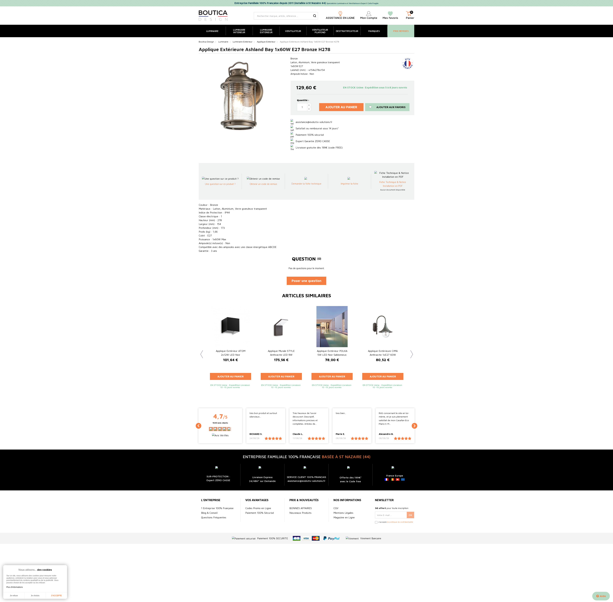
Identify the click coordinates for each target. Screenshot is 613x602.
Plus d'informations (14, 587)
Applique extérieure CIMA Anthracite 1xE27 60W (383, 352)
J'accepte (56, 595)
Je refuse (14, 595)
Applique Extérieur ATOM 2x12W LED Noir (230, 352)
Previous (200, 351)
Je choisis (35, 595)
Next (410, 351)
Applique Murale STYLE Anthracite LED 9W (281, 352)
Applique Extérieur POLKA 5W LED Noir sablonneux (332, 352)
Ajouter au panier (341, 107)
